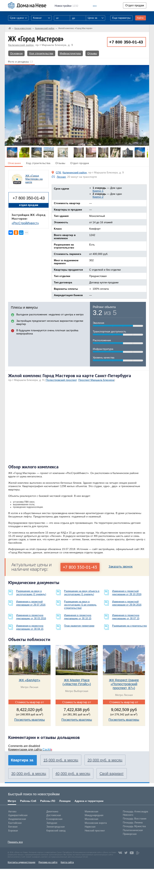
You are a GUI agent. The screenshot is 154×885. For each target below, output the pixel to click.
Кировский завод (56, 830)
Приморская (130, 834)
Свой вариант (112, 774)
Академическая (17, 819)
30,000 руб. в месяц (28, 774)
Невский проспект (95, 830)
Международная (94, 815)
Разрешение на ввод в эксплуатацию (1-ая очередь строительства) (80, 604)
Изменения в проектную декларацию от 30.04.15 (29, 627)
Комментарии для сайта (30, 749)
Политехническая (133, 830)
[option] (77, 105)
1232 (66, 5)
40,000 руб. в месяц (72, 774)
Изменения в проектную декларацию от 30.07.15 (125, 617)
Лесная (61, 176)
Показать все (15, 842)
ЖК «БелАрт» (29, 680)
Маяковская (91, 811)
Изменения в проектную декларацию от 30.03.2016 (31, 617)
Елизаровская (54, 819)
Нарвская (90, 826)
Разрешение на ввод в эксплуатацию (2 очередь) (31, 593)
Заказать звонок (121, 566)
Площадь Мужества (134, 826)
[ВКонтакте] (10, 232)
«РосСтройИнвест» (25, 223)
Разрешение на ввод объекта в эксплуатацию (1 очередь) (81, 593)
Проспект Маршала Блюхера (96, 379)
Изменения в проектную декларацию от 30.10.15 (77, 617)
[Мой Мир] (21, 232)
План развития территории (79, 625)
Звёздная (51, 823)
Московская (91, 819)
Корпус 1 (98, 190)
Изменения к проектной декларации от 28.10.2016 (126, 593)
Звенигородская (55, 826)
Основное (16, 53)
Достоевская (53, 815)
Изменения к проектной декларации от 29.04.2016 (126, 603)
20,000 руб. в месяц (105, 760)
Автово (12, 811)
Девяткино (52, 811)
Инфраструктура (70, 53)
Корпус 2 (98, 196)
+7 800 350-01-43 (126, 42)
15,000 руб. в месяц (60, 760)
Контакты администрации (21, 862)
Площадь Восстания (134, 818)
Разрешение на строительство (129, 625)
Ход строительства (41, 53)
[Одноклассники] (16, 232)
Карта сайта (67, 862)
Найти (140, 17)
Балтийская (15, 823)
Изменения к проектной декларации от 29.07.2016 (30, 603)
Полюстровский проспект (61, 379)
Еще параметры (121, 17)
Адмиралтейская (17, 815)
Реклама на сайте (47, 862)
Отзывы (92, 53)
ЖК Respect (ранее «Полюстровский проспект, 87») (124, 684)
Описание (14, 163)
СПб (58, 172)
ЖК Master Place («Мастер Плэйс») (77, 682)
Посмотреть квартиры (29, 719)
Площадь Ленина (133, 822)
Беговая (12, 826)
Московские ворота (96, 823)
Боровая (13, 830)
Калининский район (21, 44)
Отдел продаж (134, 5)
